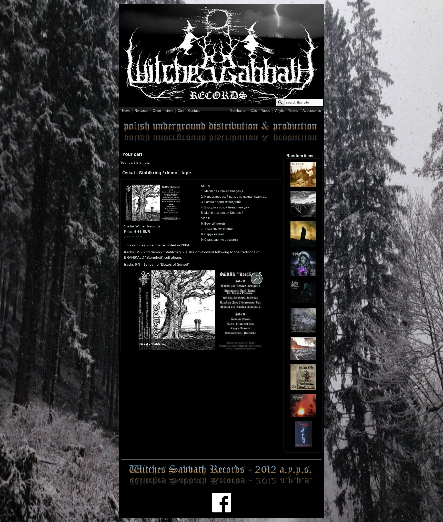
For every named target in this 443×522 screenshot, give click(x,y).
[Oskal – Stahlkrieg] (153, 219)
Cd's (253, 111)
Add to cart (133, 237)
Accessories (312, 111)
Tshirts (293, 111)
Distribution (237, 111)
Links (169, 111)
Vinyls (279, 111)
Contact (194, 111)
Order (157, 111)
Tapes (265, 111)
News (126, 111)
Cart (181, 111)
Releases (141, 111)
